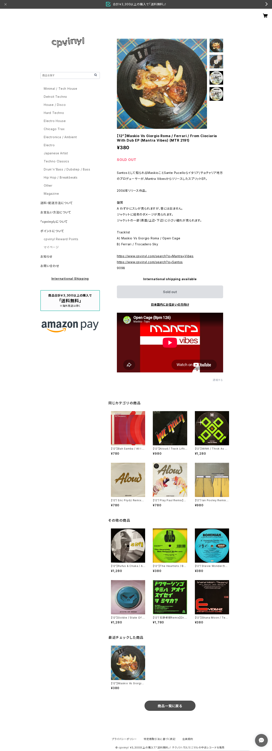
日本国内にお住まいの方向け (170, 304)
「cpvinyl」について (53, 221)
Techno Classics (56, 161)
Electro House (55, 121)
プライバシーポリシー (124, 739)
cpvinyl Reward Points (61, 239)
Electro (49, 145)
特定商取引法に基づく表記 (160, 739)
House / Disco (55, 104)
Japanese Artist (56, 153)
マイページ (51, 247)
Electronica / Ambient (60, 137)
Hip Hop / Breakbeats (61, 177)
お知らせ (46, 256)
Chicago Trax (54, 129)
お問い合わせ (49, 266)
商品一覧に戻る (170, 706)
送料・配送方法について (56, 203)
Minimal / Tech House (60, 88)
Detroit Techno (55, 96)
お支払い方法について (55, 212)
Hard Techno (54, 113)
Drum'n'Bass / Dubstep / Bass (67, 169)
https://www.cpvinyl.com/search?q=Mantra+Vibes (155, 256)
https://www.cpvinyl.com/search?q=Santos (150, 262)
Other (48, 185)
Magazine (51, 193)
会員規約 (187, 739)
